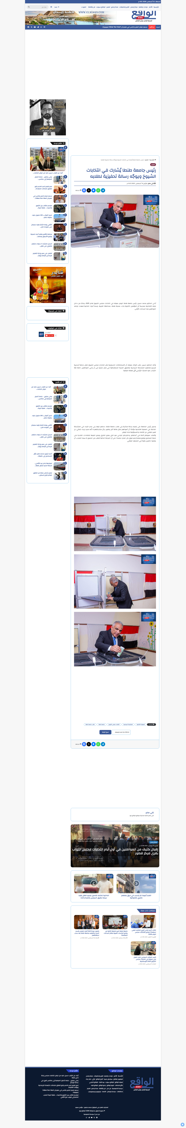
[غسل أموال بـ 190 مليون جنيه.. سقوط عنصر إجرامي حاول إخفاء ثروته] (59, 218)
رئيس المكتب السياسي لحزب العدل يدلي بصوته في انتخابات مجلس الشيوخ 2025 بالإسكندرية (145, 959)
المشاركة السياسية (128, 724)
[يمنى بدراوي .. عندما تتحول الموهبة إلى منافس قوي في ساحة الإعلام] (59, 180)
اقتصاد (104, 1091)
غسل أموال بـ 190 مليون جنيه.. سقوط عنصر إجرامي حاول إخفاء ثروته (123, 26)
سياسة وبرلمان (111, 1091)
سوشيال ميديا (108, 1079)
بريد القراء (101, 1082)
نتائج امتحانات (119, 1085)
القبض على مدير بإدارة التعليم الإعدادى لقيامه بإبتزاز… (42, 254)
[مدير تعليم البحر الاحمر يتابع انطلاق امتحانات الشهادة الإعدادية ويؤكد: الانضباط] (59, 189)
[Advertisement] (93, 64)
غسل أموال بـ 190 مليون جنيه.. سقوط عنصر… (42, 216)
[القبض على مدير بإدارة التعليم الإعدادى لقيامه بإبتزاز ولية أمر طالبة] (59, 256)
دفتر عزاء (88, 1079)
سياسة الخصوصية (117, 1088)
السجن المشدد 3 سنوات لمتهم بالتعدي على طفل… (42, 244)
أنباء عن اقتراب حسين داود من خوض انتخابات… (48, 173)
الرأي (93, 1079)
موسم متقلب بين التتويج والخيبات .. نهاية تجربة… (44, 206)
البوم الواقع (110, 1085)
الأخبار (151, 7)
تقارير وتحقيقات (124, 7)
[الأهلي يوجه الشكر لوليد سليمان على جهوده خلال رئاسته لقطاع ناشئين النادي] (59, 228)
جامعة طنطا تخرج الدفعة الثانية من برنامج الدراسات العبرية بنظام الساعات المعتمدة (116, 933)
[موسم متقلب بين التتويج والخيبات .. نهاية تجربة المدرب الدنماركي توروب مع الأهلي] (59, 209)
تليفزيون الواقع (118, 1079)
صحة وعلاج (114, 7)
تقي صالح (151, 183)
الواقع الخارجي (93, 1082)
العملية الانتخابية (141, 724)
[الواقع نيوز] (143, 14)
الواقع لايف (94, 1085)
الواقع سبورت (100, 7)
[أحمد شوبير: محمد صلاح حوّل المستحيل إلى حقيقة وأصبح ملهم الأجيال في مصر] (59, 457)
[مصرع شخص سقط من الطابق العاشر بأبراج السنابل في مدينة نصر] (59, 476)
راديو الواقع (102, 1085)
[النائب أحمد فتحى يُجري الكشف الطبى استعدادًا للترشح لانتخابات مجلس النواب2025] (143, 921)
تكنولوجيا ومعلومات (94, 1091)
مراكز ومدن (134, 7)
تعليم (108, 7)
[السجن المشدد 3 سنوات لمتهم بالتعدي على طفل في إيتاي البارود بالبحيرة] (59, 247)
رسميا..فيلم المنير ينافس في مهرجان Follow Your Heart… (42, 197)
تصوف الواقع (119, 1082)
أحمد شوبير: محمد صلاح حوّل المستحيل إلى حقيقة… (43, 454)
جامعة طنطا (102, 724)
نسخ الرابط (105, 732)
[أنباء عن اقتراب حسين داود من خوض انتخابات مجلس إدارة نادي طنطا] (47, 159)
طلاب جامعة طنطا (90, 724)
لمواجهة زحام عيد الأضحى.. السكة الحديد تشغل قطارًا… (43, 464)
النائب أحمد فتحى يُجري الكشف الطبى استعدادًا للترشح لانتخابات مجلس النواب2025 (144, 932)
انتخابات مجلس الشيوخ (114, 724)
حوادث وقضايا (143, 7)
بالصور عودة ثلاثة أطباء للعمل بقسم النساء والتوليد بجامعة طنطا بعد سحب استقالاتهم (86, 933)
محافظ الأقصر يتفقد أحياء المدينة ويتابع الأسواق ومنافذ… (41, 235)
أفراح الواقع (99, 1079)
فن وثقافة (91, 7)
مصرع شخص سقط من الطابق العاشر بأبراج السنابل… (42, 474)
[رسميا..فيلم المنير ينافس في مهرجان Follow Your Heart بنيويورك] (59, 199)
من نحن (109, 1088)
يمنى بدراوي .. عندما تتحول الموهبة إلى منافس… (43, 178)
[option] (115, 845)
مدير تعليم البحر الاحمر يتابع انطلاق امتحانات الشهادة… (43, 187)
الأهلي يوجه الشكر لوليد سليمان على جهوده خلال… (41, 225)
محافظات (120, 1091)
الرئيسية (156, 7)
